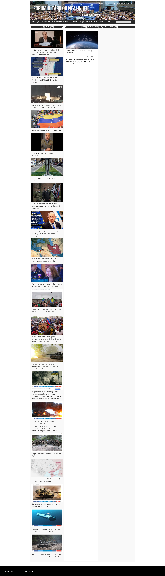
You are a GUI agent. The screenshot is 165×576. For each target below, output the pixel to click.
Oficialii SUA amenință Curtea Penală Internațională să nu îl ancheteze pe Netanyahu (45, 233)
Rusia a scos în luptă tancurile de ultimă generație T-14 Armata (46, 505)
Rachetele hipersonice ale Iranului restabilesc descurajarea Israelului (44, 260)
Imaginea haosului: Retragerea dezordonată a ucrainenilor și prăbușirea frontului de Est (46, 366)
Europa (81, 22)
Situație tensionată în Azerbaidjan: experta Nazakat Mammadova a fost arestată (47, 285)
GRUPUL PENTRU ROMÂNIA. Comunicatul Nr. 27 (46, 179)
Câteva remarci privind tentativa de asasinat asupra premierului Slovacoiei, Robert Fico (46, 206)
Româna (102, 3)
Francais (122, 3)
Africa (101, 22)
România (74, 22)
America (89, 22)
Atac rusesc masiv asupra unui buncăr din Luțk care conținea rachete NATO (47, 106)
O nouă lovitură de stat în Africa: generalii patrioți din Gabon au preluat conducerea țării (47, 311)
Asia (95, 22)
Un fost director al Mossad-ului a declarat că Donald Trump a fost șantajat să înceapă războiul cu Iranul (47, 52)
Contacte (108, 22)
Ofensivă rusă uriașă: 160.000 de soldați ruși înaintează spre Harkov (46, 480)
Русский (116, 3)
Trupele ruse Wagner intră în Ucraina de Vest (46, 455)
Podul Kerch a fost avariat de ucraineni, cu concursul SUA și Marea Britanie (47, 530)
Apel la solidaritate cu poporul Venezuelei (47, 130)
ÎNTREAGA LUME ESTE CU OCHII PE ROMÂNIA (44, 154)
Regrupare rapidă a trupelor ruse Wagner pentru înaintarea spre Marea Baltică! (47, 555)
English (108, 3)
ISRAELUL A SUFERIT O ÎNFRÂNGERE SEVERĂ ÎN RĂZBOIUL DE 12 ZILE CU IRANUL (44, 80)
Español (129, 3)
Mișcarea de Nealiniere (60, 22)
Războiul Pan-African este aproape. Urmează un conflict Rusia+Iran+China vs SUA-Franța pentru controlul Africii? (46, 339)
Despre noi (46, 22)
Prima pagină (35, 22)
